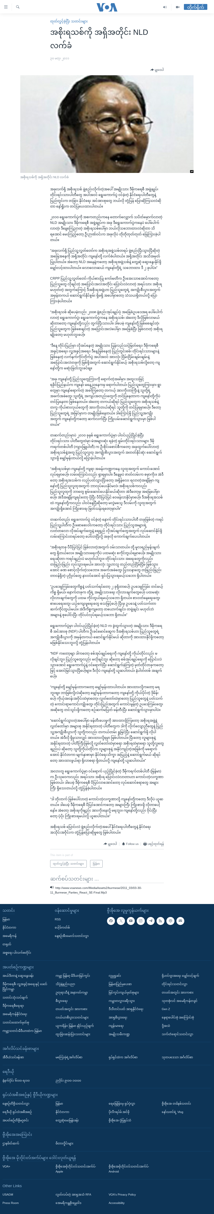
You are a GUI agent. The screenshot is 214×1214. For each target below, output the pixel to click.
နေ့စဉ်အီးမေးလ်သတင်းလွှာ (72, 936)
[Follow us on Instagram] (141, 921)
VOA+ (6, 1166)
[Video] (177, 7)
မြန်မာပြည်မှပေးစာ (120, 984)
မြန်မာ (6, 919)
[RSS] (160, 921)
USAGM (8, 1194)
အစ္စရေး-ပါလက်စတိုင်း (17, 952)
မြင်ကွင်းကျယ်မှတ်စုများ (124, 992)
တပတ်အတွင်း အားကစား (71, 1009)
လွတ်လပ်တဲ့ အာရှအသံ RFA (73, 1194)
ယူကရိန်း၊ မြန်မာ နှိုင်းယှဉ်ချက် (75, 1025)
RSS (58, 919)
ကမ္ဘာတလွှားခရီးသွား (122, 1001)
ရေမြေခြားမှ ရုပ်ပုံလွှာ (122, 1103)
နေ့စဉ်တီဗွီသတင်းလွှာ (16, 1103)
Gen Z (166, 1009)
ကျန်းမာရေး (116, 1025)
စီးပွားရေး (62, 1001)
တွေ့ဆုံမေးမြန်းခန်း (67, 1120)
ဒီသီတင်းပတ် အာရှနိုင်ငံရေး (126, 1009)
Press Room (11, 1203)
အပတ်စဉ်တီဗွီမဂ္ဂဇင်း (16, 1120)
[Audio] (165, 7)
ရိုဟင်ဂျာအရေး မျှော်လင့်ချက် (180, 975)
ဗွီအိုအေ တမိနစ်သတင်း (176, 1103)
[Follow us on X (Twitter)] (121, 921)
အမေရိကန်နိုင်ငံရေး (15, 1014)
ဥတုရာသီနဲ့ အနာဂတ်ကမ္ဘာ (72, 992)
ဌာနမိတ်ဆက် (11, 1143)
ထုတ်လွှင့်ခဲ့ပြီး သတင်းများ (69, 21)
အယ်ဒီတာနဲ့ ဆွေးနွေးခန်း (18, 975)
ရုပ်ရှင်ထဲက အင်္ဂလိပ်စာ (123, 1057)
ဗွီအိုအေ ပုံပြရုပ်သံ (120, 1120)
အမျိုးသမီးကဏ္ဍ (119, 1034)
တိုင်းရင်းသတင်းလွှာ (174, 984)
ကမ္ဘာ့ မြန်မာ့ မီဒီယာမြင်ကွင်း (73, 975)
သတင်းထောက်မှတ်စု (16, 1022)
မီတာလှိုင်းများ (64, 1143)
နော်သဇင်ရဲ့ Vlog (172, 1112)
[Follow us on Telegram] (151, 921)
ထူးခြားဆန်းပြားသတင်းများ (73, 1034)
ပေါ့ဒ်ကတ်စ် (62, 927)
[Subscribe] (180, 921)
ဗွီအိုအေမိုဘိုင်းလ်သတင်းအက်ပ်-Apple (76, 1169)
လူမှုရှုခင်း (115, 975)
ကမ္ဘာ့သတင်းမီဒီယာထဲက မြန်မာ (22, 1030)
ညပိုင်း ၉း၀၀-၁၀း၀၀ (68, 1080)
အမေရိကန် (10, 936)
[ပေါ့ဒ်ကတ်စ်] (170, 921)
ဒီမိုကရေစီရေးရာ (13, 1006)
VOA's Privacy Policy (122, 1194)
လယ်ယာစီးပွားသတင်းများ (72, 1017)
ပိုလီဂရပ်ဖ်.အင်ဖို (119, 1112)
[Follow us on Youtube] (131, 921)
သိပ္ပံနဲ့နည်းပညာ (65, 984)
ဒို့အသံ (166, 1025)
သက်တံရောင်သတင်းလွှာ (177, 1034)
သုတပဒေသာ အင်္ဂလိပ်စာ (177, 1057)
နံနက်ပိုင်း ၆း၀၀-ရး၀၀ (16, 1080)
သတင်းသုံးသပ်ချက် (15, 997)
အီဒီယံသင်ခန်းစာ (13, 1057)
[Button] (157, 70)
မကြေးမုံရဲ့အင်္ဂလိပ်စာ (69, 1057)
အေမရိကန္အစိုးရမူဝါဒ (68, 1203)
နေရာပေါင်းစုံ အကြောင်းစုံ (178, 1017)
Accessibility (117, 1203)
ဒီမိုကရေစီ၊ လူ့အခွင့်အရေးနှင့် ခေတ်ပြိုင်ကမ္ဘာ (25, 986)
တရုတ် (7, 944)
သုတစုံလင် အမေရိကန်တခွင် (179, 1001)
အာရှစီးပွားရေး (118, 1017)
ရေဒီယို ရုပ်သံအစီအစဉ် (17, 1112)
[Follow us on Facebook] (111, 921)
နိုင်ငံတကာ (9, 927)
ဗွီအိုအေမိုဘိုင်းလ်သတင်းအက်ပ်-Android (129, 1169)
